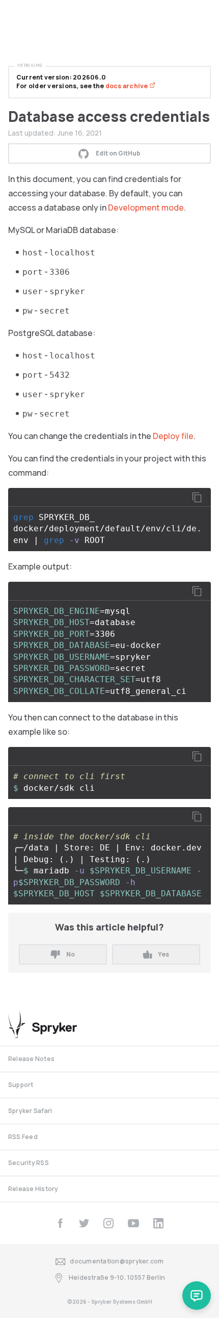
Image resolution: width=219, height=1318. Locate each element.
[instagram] (108, 1223)
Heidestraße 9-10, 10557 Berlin (117, 1277)
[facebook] (60, 1223)
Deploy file (173, 436)
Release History (33, 1188)
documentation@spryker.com (116, 1261)
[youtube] (133, 1223)
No (70, 954)
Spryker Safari (30, 1110)
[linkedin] (158, 1223)
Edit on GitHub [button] (118, 153)
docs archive (127, 86)
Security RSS (28, 1162)
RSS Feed (23, 1136)
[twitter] (84, 1223)
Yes (163, 954)
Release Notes (31, 1058)
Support (21, 1084)
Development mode (146, 207)
